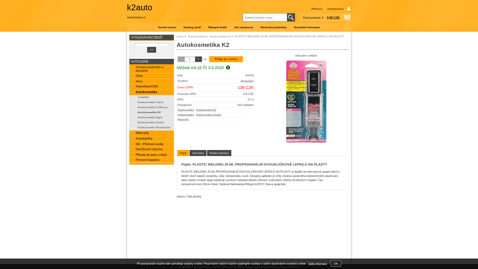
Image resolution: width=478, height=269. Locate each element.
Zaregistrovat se (335, 9)
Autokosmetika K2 (206, 110)
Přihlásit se (317, 9)
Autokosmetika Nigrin (149, 117)
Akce (139, 81)
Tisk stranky (194, 196)
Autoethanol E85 (147, 86)
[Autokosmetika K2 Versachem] (306, 101)
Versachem (247, 81)
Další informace (317, 263)
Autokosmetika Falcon (150, 102)
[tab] (183, 153)
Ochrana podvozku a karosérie (149, 68)
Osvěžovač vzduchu (149, 149)
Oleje (139, 75)
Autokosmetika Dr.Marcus (152, 107)
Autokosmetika (186, 110)
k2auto (139, 7)
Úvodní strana (167, 27)
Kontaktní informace (307, 27)
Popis (183, 152)
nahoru (181, 196)
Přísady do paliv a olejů (151, 154)
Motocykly (183, 119)
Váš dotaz (198, 152)
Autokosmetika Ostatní (208, 115)
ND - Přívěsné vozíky (150, 144)
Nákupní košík (217, 27)
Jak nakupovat (243, 27)
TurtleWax (143, 97)
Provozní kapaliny (147, 159)
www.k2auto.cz (136, 17)
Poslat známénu (219, 152)
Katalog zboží (192, 27)
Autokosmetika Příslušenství (154, 127)
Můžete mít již (200, 67)
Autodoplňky (144, 138)
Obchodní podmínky (273, 27)
